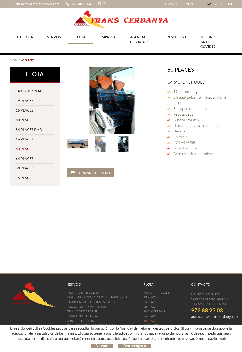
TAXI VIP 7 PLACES (31, 91)
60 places (25, 149)
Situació (170, 3)
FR (223, 3)
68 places (25, 168)
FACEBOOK (100, 4)
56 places (25, 139)
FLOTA (13, 60)
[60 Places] (112, 100)
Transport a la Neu (82, 311)
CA (209, 3)
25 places (25, 110)
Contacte (190, 3)
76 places (25, 178)
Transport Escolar (83, 292)
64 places (25, 158)
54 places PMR (29, 130)
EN (230, 3)
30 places (25, 120)
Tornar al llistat (93, 173)
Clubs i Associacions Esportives (93, 302)
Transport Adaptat (83, 316)
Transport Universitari (86, 306)
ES (216, 3)
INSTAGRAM (105, 4)
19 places (25, 101)
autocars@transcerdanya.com (37, 4)
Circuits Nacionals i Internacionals (97, 297)
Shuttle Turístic (80, 320)
